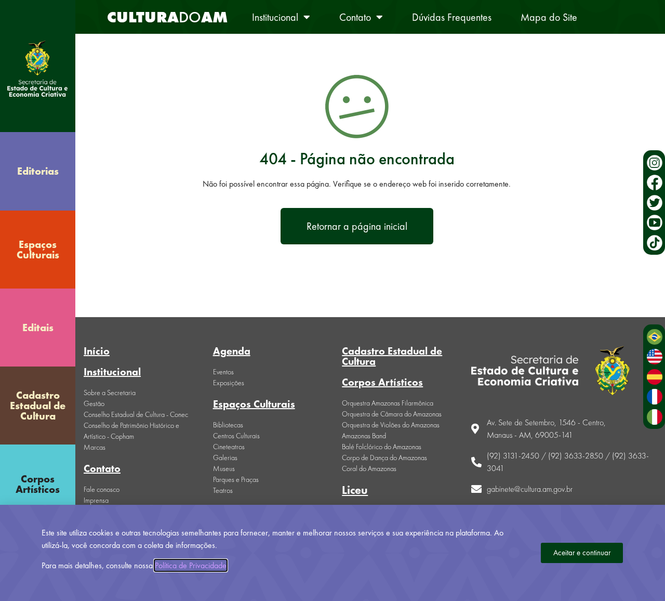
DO (167, 17)
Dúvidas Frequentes (451, 17)
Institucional (275, 17)
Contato (355, 17)
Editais (38, 327)
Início (97, 351)
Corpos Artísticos (38, 484)
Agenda (231, 351)
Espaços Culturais (38, 250)
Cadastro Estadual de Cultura (37, 405)
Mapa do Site (549, 17)
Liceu (355, 490)
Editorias (38, 171)
